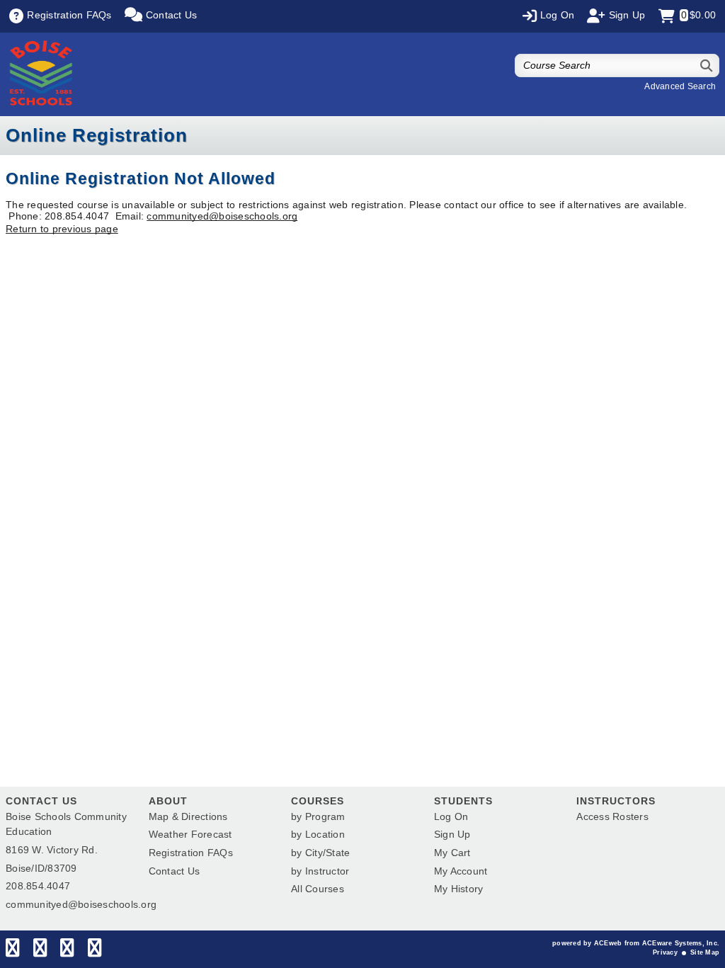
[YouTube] (94, 951)
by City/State (320, 852)
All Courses (317, 888)
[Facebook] (12, 951)
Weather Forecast (190, 834)
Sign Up (452, 834)
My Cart (452, 852)
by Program (318, 816)
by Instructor (320, 871)
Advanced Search (680, 86)
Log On (451, 816)
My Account (461, 871)
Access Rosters (612, 816)
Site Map (704, 952)
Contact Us (174, 871)
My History (459, 888)
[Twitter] (40, 951)
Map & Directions (188, 816)
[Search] (707, 65)
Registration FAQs (191, 852)
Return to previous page (62, 228)
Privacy (665, 952)
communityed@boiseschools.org (222, 216)
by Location (318, 834)
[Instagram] (67, 951)
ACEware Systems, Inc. (680, 943)
